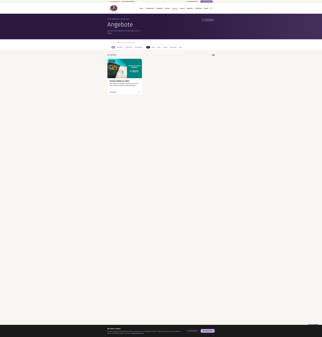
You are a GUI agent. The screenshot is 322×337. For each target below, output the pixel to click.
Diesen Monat (129, 47)
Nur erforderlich (193, 331)
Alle (113, 47)
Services (182, 8)
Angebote (175, 8)
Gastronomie (173, 47)
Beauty (158, 47)
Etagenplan (159, 8)
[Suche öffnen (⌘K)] (211, 8)
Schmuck (165, 47)
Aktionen (167, 8)
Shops (141, 8)
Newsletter (190, 8)
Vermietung (198, 8)
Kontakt (206, 8)
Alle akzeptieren (208, 331)
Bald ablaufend (138, 47)
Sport (180, 47)
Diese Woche (120, 47)
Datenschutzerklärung (137, 333)
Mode (153, 47)
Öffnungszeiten (149, 8)
